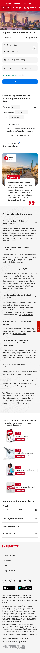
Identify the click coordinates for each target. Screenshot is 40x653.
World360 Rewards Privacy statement (14, 642)
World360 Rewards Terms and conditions (15, 638)
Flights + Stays (31, 8)
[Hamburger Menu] (3, 3)
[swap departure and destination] (34, 48)
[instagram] (10, 581)
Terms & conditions (21, 635)
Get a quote (28, 3)
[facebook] (4, 581)
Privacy (11, 635)
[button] (11, 68)
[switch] (22, 76)
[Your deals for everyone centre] (20, 453)
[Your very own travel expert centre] (20, 470)
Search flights (20, 82)
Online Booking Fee (20, 615)
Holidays (18, 8)
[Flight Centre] (14, 3)
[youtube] (25, 581)
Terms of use (33, 635)
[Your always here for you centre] (20, 487)
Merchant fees (21, 618)
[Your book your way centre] (20, 436)
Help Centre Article (16, 262)
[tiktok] (15, 581)
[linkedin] (20, 581)
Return (6, 38)
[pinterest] (30, 581)
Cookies (5, 635)
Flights (7, 8)
